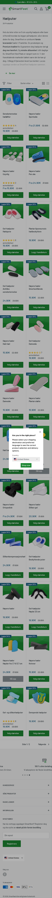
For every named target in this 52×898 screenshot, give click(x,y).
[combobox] (21, 459)
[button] (40, 432)
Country (15, 455)
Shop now (26, 465)
